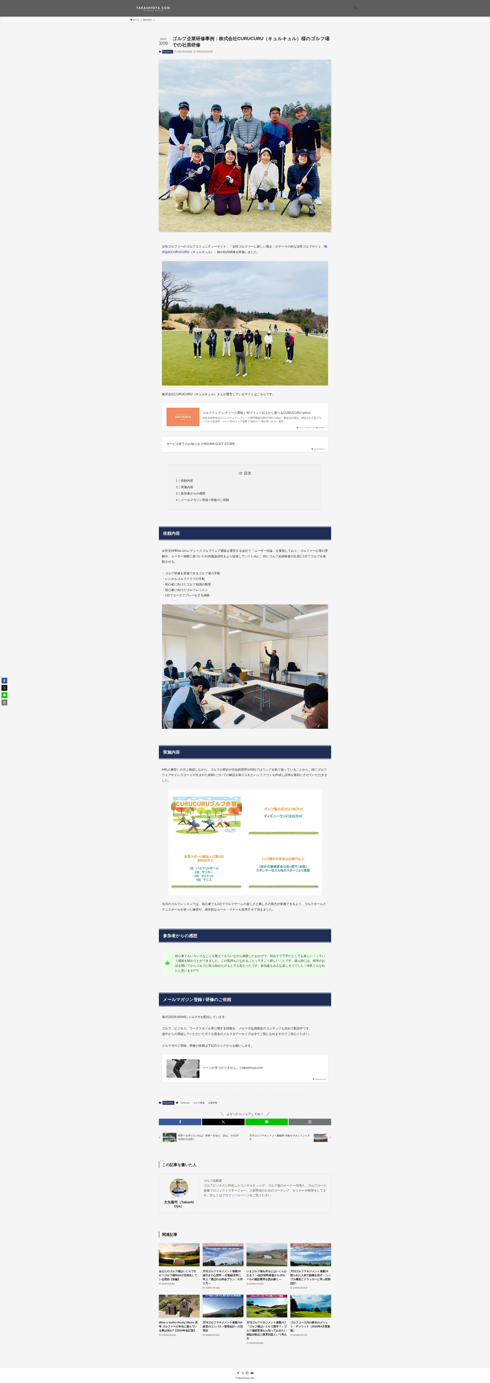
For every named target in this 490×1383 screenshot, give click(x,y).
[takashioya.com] (153, 8)
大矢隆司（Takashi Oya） (179, 1204)
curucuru (185, 1102)
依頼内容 (187, 480)
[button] (180, 1122)
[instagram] (247, 1373)
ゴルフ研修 (199, 1102)
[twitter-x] (242, 1373)
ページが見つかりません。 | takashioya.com (233, 1067)
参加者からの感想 (193, 493)
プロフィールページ (236, 1195)
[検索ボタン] (355, 8)
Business (167, 51)
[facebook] (238, 1373)
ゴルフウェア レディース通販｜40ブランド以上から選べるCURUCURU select (256, 412)
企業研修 (212, 1102)
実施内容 (187, 487)
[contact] (252, 1373)
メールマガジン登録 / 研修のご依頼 (205, 500)
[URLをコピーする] (310, 1122)
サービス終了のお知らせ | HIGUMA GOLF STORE (201, 444)
